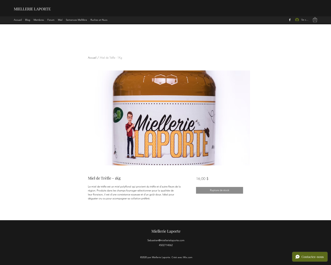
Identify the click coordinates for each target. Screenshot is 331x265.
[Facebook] (290, 20)
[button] (315, 19)
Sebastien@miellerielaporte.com (165, 240)
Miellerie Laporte (165, 231)
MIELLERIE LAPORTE (32, 8)
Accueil (92, 57)
